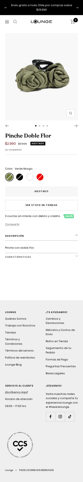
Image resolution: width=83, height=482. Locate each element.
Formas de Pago (57, 359)
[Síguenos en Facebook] (50, 416)
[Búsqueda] (15, 22)
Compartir (12, 224)
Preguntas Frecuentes (61, 366)
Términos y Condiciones (13, 341)
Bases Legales (55, 373)
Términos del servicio (19, 350)
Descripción (14, 236)
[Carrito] (72, 22)
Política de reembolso (20, 357)
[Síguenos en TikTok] (69, 416)
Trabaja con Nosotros (20, 325)
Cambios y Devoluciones (55, 321)
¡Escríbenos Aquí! (16, 392)
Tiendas (10, 332)
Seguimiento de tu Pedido (58, 350)
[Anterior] (7, 125)
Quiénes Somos (15, 318)
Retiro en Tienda (57, 341)
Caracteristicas (18, 257)
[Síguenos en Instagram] (60, 416)
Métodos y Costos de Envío (60, 332)
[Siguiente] (76, 125)
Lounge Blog (13, 364)
